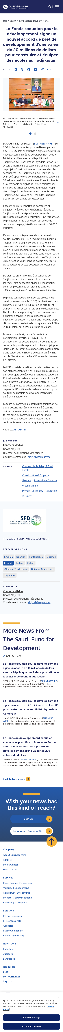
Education (51, 490)
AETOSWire (19, 429)
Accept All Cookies (31, 1026)
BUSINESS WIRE (43, 143)
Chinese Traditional (15, 569)
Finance (26, 480)
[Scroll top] (51, 841)
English (8, 557)
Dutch (30, 563)
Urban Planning (30, 485)
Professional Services (45, 480)
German (51, 557)
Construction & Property (35, 475)
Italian (19, 563)
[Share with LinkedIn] (15, 69)
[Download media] (58, 123)
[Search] (49, 6)
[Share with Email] (35, 69)
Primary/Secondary (32, 490)
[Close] (59, 997)
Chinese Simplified (42, 569)
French (8, 563)
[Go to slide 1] (30, 134)
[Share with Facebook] (28, 69)
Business (27, 496)
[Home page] (15, 7)
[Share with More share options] (48, 69)
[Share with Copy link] (42, 69)
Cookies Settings (31, 1017)
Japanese (9, 575)
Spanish (20, 557)
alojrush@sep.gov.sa (39, 456)
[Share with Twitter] (22, 69)
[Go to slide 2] (35, 134)
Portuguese (36, 557)
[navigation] (57, 7)
